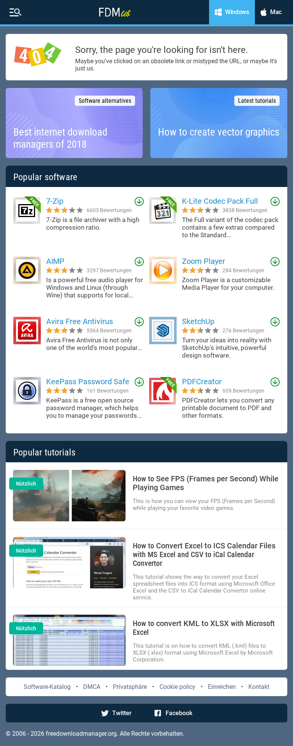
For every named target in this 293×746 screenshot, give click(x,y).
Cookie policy (177, 686)
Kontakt (258, 686)
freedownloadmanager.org (81, 733)
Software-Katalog (47, 686)
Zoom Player (203, 261)
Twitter (122, 713)
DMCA (91, 686)
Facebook (179, 713)
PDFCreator (202, 381)
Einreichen (222, 686)
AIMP (55, 261)
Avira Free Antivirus (79, 321)
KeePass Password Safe (87, 381)
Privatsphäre (130, 686)
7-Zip (54, 201)
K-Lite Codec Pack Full (220, 201)
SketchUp (198, 321)
